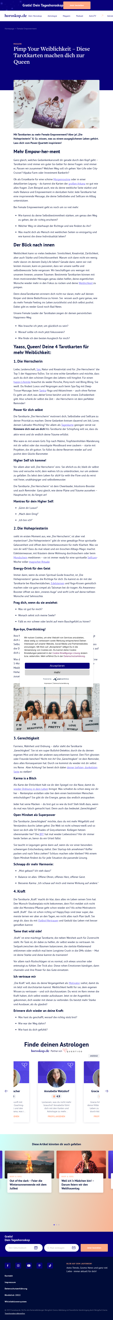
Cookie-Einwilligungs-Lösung (66, 653)
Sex (38, 369)
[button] (6, 1091)
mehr (57, 672)
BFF (41, 834)
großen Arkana (77, 183)
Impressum (10, 1282)
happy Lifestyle (22, 382)
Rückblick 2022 (13, 1295)
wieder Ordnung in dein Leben (31, 789)
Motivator (74, 983)
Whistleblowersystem (16, 1301)
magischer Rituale (39, 561)
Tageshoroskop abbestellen (15, 1313)
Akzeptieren (57, 665)
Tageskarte (67, 425)
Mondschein (20, 557)
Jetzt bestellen (77, 5)
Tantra (42, 390)
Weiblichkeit (86, 283)
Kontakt (9, 1275)
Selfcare (92, 557)
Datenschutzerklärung (16, 1288)
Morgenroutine (61, 179)
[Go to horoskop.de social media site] (8, 1266)
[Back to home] (16, 16)
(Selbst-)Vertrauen (48, 920)
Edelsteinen (57, 583)
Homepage (9, 28)
